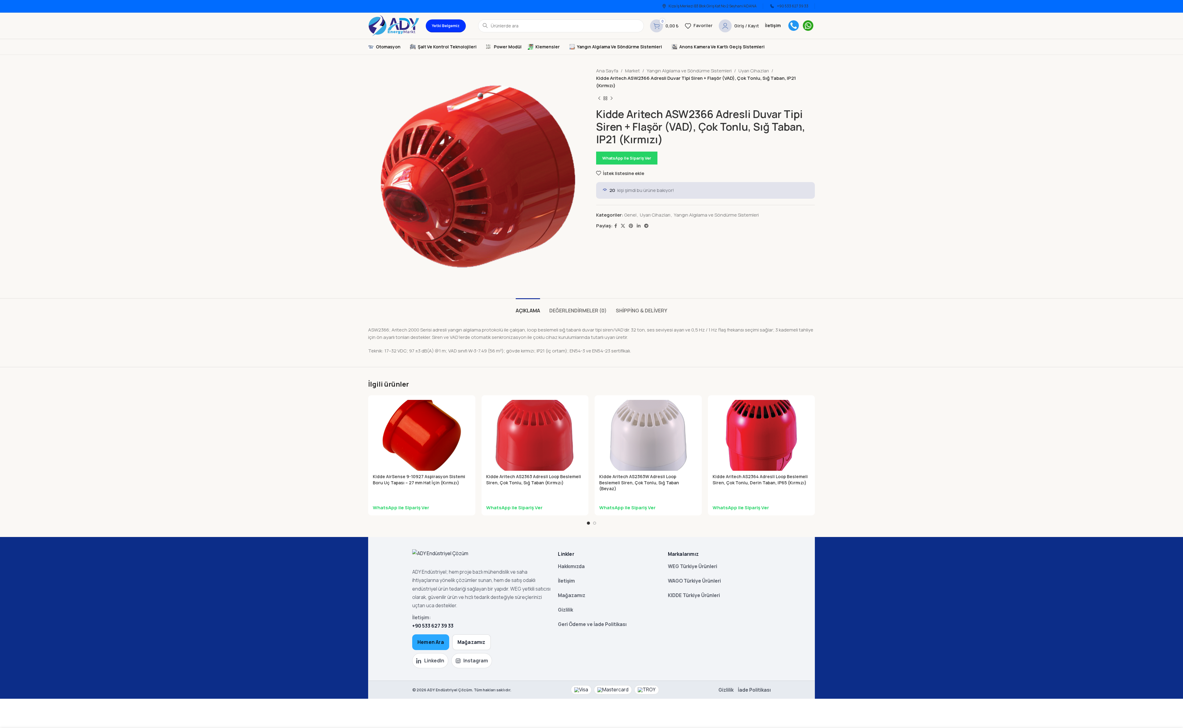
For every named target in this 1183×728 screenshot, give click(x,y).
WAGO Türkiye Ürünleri (694, 580)
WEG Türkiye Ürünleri (692, 566)
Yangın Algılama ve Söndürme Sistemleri (689, 70)
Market (632, 70)
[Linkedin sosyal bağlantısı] (638, 226)
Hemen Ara (430, 642)
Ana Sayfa (607, 70)
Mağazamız (471, 642)
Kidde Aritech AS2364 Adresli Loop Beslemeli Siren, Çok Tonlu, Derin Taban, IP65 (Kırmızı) (760, 480)
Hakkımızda (571, 566)
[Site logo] (394, 25)
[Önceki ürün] (599, 99)
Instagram (475, 660)
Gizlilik (565, 609)
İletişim (566, 580)
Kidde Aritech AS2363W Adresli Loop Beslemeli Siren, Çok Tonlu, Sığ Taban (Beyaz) (639, 482)
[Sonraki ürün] (611, 99)
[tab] (528, 307)
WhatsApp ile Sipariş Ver (626, 158)
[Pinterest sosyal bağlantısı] (631, 226)
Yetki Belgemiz (446, 25)
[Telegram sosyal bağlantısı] (646, 226)
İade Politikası (754, 689)
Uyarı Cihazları (753, 70)
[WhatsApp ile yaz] (808, 25)
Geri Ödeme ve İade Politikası (592, 624)
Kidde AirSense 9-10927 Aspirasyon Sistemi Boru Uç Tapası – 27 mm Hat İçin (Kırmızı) (419, 480)
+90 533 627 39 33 (432, 625)
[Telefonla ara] (793, 25)
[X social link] (623, 226)
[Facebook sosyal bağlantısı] (615, 226)
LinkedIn (434, 660)
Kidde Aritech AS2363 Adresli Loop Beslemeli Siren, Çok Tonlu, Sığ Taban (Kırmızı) (533, 480)
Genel (630, 215)
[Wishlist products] (699, 26)
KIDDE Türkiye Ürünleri (694, 595)
